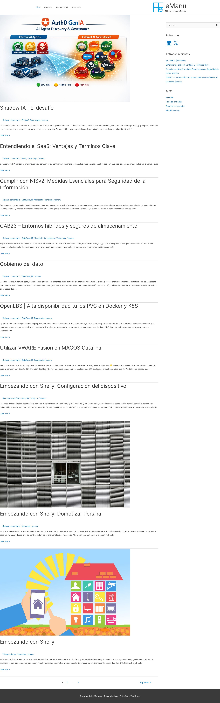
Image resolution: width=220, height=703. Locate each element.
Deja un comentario (11, 120)
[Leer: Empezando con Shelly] (65, 592)
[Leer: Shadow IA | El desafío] (65, 58)
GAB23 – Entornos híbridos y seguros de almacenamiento (68, 226)
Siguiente (145, 682)
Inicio (38, 7)
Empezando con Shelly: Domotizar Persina (50, 514)
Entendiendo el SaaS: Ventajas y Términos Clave (57, 146)
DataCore (26, 200)
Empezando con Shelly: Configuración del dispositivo (63, 386)
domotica (21, 398)
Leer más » (5, 135)
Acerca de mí (62, 7)
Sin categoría (49, 238)
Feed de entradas (174, 102)
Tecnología (35, 120)
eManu (175, 6)
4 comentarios (9, 398)
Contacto (48, 7)
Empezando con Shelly (27, 642)
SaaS (26, 120)
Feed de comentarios (175, 106)
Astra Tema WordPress (130, 696)
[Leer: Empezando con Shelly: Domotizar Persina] (65, 464)
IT (22, 120)
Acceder (170, 97)
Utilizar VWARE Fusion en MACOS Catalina (50, 348)
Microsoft (38, 200)
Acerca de (76, 7)
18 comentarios (9, 654)
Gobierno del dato (21, 264)
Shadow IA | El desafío (27, 108)
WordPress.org (173, 110)
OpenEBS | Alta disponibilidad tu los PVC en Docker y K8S (69, 306)
